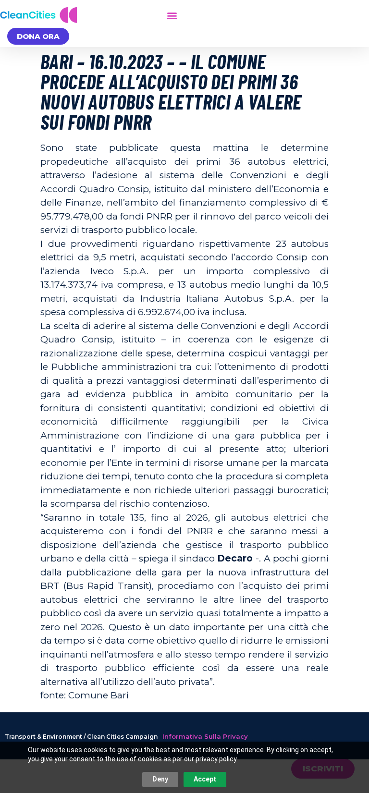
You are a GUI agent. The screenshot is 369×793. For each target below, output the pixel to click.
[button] (172, 15)
